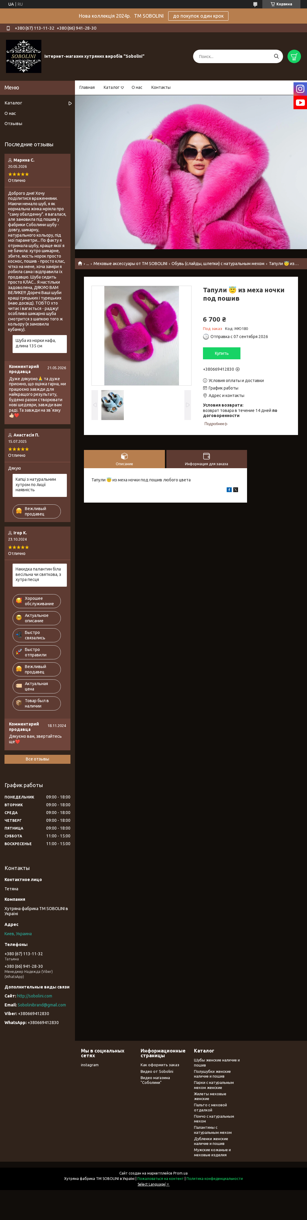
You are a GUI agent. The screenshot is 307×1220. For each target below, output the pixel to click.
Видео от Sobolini (157, 1071)
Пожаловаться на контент (160, 1179)
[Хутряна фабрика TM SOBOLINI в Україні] (23, 56)
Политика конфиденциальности (214, 1179)
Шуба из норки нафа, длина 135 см (36, 343)
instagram (90, 1065)
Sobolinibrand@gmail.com (42, 1005)
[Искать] (276, 56)
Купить (222, 353)
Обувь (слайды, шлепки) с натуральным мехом (217, 263)
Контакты (161, 87)
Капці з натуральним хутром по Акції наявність (36, 484)
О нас (137, 87)
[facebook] (229, 490)
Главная (87, 87)
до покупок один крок (198, 16)
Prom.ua (180, 1173)
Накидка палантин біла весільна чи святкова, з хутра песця (38, 574)
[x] (235, 490)
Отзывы (13, 123)
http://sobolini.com (34, 996)
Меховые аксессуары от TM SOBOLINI (130, 263)
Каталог (112, 87)
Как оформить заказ (160, 1065)
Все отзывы (37, 759)
